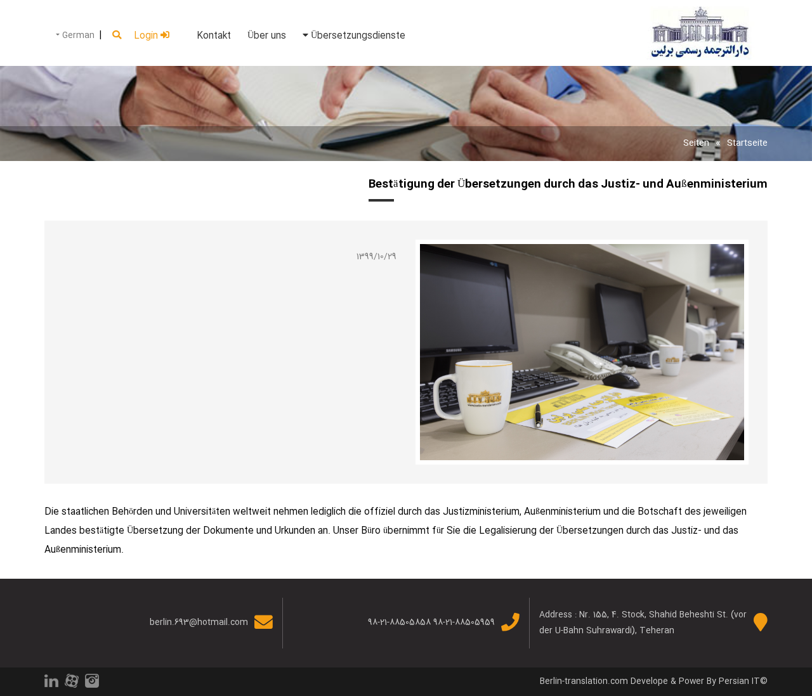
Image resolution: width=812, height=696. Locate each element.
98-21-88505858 (399, 622)
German (77, 35)
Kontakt (214, 36)
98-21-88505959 (464, 622)
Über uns (266, 36)
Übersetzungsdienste (356, 36)
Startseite (747, 143)
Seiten (696, 143)
